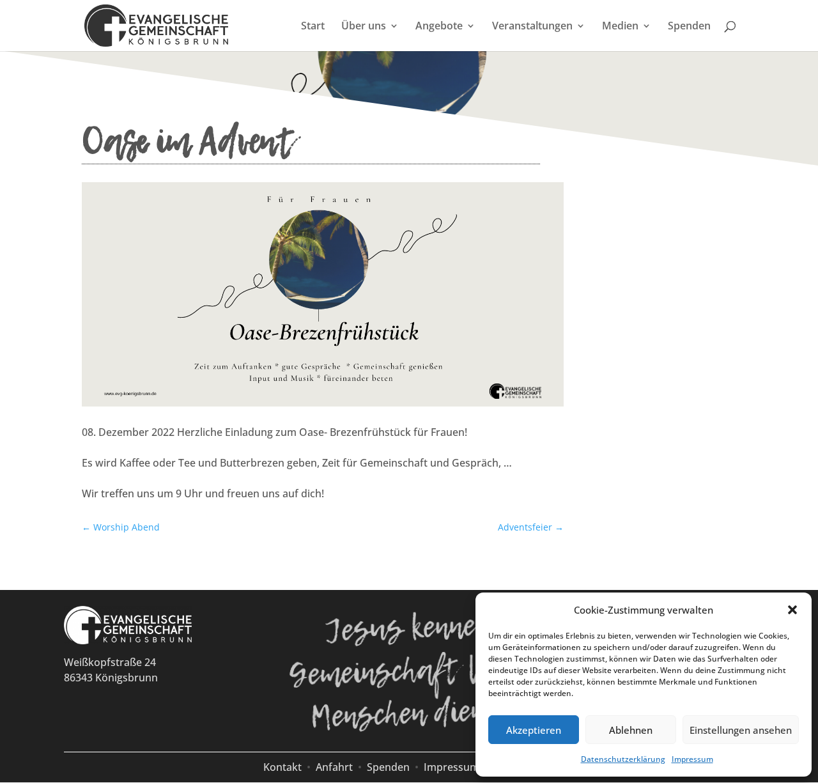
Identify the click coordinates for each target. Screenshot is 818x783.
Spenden (689, 27)
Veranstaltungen (532, 27)
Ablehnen (630, 730)
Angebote (439, 27)
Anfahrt (334, 767)
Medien (620, 27)
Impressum (692, 759)
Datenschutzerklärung (623, 759)
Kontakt (282, 767)
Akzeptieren (533, 730)
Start (313, 27)
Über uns (363, 27)
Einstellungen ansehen (741, 730)
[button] (792, 609)
